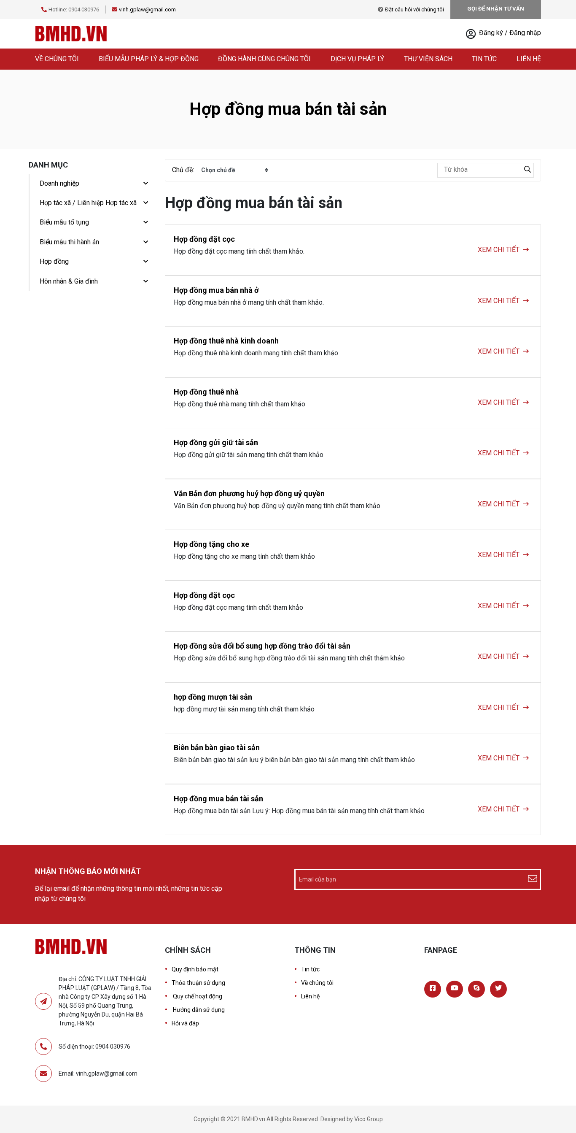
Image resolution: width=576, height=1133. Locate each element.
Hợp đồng (54, 261)
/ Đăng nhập (523, 33)
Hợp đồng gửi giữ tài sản (216, 442)
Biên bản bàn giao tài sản (217, 747)
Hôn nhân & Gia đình (69, 281)
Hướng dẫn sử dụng (198, 1009)
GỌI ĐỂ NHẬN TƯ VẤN (495, 8)
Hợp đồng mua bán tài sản (218, 798)
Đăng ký (492, 33)
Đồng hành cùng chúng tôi (264, 59)
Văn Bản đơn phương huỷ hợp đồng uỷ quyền (249, 493)
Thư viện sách (428, 59)
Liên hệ (529, 59)
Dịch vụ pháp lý (357, 59)
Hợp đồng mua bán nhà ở (216, 290)
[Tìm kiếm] (528, 170)
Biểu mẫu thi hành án (69, 242)
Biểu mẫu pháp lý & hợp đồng (149, 59)
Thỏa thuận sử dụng (198, 982)
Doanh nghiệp (59, 183)
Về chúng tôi (57, 59)
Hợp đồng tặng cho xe (211, 544)
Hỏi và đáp (185, 1023)
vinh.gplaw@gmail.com (147, 9)
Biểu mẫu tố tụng (64, 222)
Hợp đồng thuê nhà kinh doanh (226, 340)
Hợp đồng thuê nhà (206, 391)
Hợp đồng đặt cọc (204, 239)
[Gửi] (533, 879)
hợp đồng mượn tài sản (213, 696)
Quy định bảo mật (195, 969)
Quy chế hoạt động (197, 996)
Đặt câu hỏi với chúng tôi (414, 9)
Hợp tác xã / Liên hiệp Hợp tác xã (88, 203)
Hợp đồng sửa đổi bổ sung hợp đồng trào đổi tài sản (262, 645)
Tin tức (484, 59)
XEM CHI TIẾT (498, 250)
